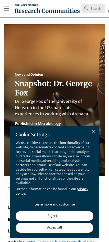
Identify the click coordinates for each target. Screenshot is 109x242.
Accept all (54, 227)
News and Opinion (29, 74)
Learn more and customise (54, 204)
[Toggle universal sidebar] (6, 8)
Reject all (54, 216)
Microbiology (49, 123)
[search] (93, 8)
